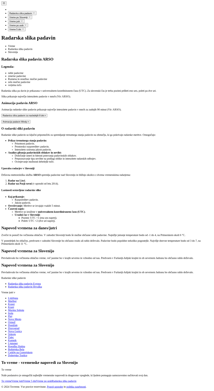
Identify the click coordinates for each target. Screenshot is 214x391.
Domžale (13, 325)
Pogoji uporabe (55, 386)
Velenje (12, 334)
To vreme (6, 381)
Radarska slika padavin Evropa (24, 283)
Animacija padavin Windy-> (16, 122)
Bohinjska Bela (16, 349)
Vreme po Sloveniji (18, 17)
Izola (10, 313)
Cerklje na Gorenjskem (20, 352)
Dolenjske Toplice (17, 355)
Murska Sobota (16, 310)
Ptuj (10, 316)
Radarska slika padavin (20, 13)
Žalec (11, 337)
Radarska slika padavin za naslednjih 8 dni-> (24, 115)
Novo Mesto (14, 319)
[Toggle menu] (4, 3)
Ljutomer (13, 343)
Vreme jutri (14, 21)
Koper (11, 304)
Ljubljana (13, 298)
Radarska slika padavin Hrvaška (25, 286)
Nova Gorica (15, 331)
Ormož (11, 322)
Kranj (11, 307)
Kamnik (12, 340)
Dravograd (13, 328)
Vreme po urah (16, 25)
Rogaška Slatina (16, 346)
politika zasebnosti (76, 386)
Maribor (12, 301)
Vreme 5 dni (15, 29)
